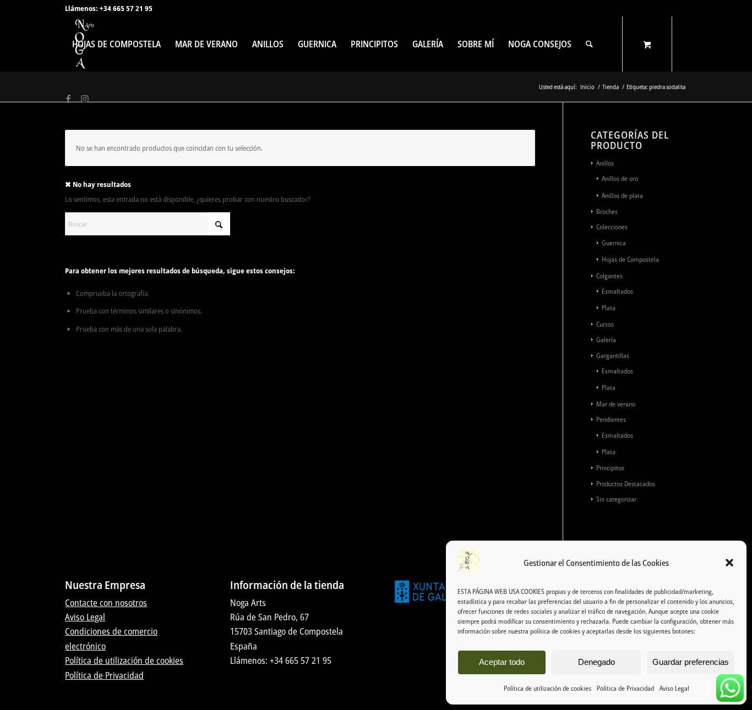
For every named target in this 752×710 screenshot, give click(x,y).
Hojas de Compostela (630, 259)
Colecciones (612, 227)
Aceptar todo (502, 662)
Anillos (605, 163)
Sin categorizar (616, 499)
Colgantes (609, 275)
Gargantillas (612, 355)
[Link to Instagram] (85, 98)
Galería (606, 339)
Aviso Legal (674, 688)
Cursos (605, 324)
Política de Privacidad (625, 688)
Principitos (610, 467)
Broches (607, 211)
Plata (608, 307)
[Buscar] (589, 43)
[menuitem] (116, 43)
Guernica (614, 242)
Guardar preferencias (690, 662)
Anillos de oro (620, 178)
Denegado (596, 662)
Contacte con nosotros (106, 603)
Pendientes (611, 419)
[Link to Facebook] (68, 98)
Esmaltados (617, 291)
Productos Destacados (625, 483)
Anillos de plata (622, 195)
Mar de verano (615, 404)
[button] (729, 562)
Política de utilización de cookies (547, 688)
